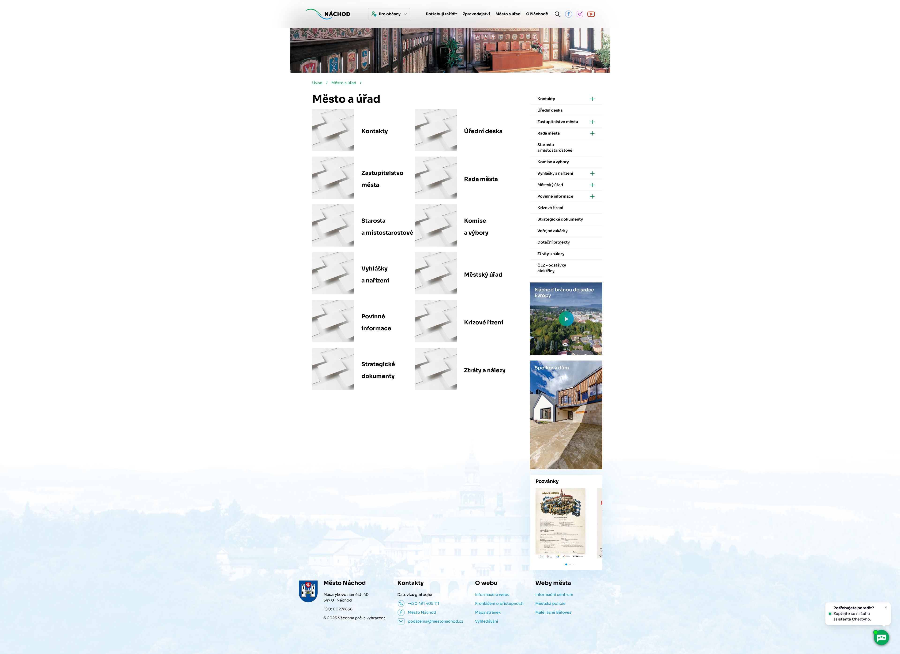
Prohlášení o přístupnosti (499, 603)
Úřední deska (483, 131)
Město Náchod (422, 612)
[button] (566, 564)
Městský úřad (483, 274)
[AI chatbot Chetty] (881, 637)
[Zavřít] (886, 607)
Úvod (317, 82)
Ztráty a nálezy (485, 370)
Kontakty (374, 131)
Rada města (481, 179)
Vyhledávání (486, 621)
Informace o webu (492, 594)
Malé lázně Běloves (553, 612)
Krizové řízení (483, 322)
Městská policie (550, 603)
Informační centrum (554, 594)
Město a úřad (343, 82)
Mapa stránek (488, 612)
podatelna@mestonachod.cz (435, 621)
